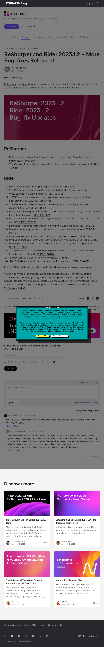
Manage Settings (59, 336)
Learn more (57, 319)
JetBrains (26, 641)
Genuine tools (55, 625)
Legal (42, 625)
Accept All (42, 336)
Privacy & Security (12, 625)
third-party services (34, 329)
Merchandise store (90, 637)
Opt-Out (70, 331)
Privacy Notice (46, 327)
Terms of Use (65, 327)
